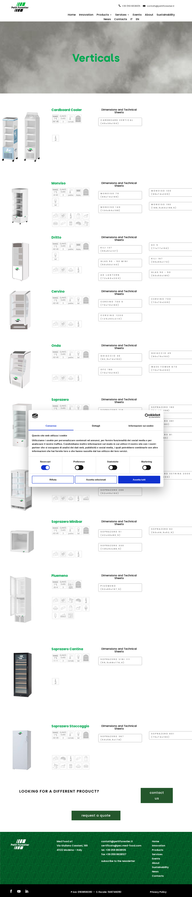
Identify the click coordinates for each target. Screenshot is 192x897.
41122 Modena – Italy (69, 850)
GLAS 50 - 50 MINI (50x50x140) (114, 263)
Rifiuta (53, 479)
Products (103, 15)
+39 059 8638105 (131, 6)
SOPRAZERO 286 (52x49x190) (112, 492)
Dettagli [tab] (96, 425)
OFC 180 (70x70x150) (109, 371)
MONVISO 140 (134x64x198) (110, 209)
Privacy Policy (158, 892)
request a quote (96, 815)
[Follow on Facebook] (11, 891)
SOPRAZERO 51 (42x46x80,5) (111, 533)
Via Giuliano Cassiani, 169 (72, 845)
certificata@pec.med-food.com (121, 845)
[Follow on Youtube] (19, 891)
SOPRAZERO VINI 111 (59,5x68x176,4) (115, 661)
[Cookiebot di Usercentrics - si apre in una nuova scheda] (147, 416)
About (149, 15)
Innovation (86, 15)
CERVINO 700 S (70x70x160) (111, 303)
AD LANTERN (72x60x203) (110, 277)
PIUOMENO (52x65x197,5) (111, 587)
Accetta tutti (139, 479)
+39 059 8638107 (116, 854)
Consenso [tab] (51, 425)
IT (131, 19)
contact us (157, 795)
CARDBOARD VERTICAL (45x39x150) (116, 122)
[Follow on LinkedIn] (26, 891)
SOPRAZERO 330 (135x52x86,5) (112, 547)
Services (120, 15)
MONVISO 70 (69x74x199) (109, 195)
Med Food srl (64, 841)
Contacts (120, 19)
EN (137, 19)
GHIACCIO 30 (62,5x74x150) (111, 357)
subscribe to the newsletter (118, 861)
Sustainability (166, 15)
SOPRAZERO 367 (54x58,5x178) (112, 738)
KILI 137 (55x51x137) (109, 249)
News (107, 19)
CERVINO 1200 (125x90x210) (112, 317)
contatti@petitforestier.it (160, 6)
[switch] (79, 467)
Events (137, 15)
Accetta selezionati (96, 479)
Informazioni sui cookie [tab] (141, 425)
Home (72, 15)
